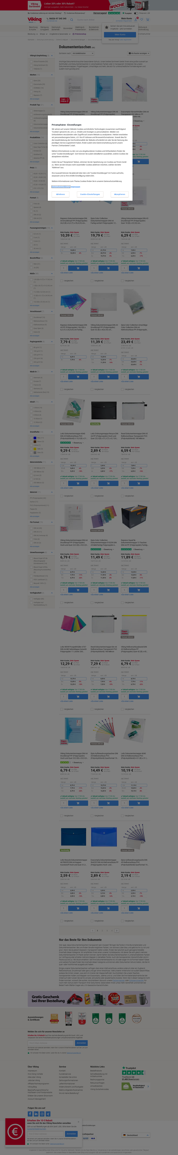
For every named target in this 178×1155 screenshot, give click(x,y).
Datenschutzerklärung (61, 187)
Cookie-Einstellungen (90, 194)
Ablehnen (60, 194)
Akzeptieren (119, 194)
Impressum (75, 187)
